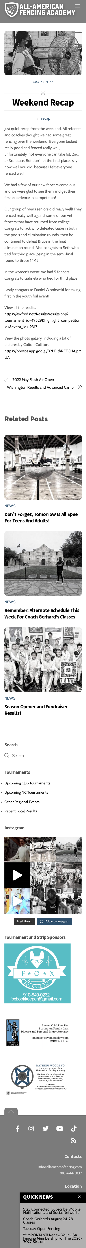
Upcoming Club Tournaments (27, 783)
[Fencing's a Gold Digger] (17, 901)
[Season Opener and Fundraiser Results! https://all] (43, 875)
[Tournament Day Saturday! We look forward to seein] (69, 875)
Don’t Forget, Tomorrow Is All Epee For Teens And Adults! (41, 517)
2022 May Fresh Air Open (33, 379)
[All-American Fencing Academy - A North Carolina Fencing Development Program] (41, 15)
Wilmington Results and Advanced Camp (40, 387)
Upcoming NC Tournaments (26, 792)
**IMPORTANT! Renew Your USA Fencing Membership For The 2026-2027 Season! (52, 1238)
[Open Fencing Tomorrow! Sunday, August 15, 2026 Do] (69, 901)
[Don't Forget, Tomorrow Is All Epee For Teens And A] (43, 849)
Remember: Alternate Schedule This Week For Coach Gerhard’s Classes (41, 613)
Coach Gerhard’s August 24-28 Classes (48, 1220)
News (9, 505)
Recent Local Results (20, 811)
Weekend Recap (43, 102)
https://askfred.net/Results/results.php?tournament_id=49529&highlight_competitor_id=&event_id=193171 (43, 320)
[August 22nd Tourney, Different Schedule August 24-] (43, 901)
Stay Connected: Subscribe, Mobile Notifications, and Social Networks (51, 1211)
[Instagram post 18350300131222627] (17, 849)
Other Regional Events (21, 802)
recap (45, 118)
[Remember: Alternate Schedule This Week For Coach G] (69, 849)
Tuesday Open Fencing (41, 1228)
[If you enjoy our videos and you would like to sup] (17, 875)
